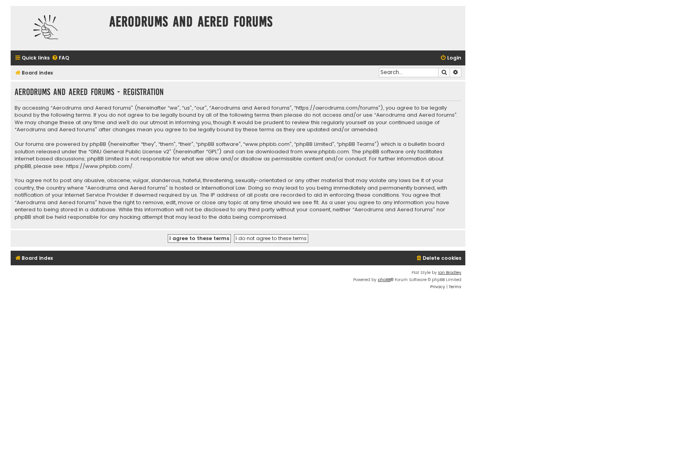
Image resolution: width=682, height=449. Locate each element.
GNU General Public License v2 (129, 151)
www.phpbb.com (326, 151)
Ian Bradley (449, 273)
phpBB (384, 280)
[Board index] (58, 28)
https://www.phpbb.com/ (99, 166)
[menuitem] (60, 58)
